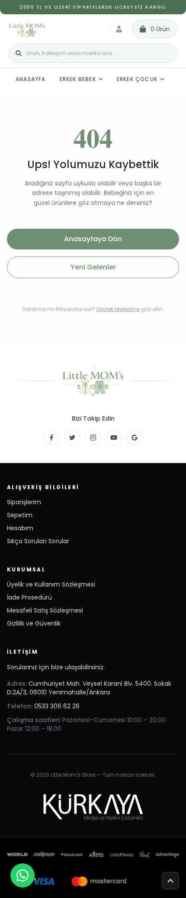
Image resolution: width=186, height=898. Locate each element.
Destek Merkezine (118, 309)
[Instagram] (93, 437)
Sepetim (19, 515)
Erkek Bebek (78, 79)
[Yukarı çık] (170, 880)
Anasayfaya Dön (93, 239)
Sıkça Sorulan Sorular (38, 541)
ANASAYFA (31, 79)
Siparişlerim (24, 502)
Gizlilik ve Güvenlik (34, 623)
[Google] (134, 437)
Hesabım (20, 528)
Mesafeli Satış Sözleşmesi (45, 610)
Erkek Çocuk (137, 79)
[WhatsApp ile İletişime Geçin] (22, 875)
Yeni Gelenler (93, 267)
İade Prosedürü (29, 597)
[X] (72, 437)
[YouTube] (114, 437)
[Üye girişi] (118, 29)
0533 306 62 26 (57, 706)
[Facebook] (51, 437)
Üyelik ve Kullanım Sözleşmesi (51, 584)
